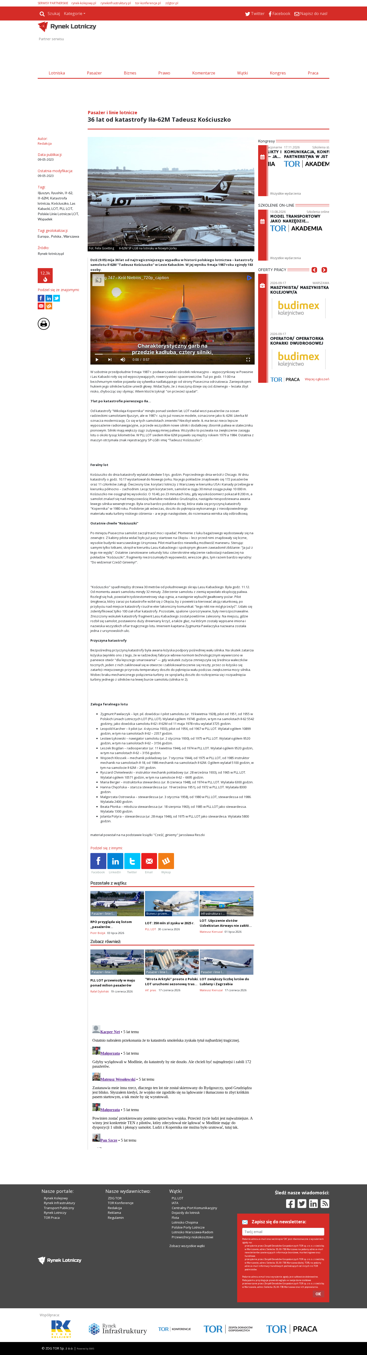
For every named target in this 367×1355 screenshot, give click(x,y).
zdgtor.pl (171, 3)
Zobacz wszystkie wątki (187, 1246)
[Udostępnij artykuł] (48, 298)
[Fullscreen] (247, 360)
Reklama (114, 1212)
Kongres (278, 73)
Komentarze (203, 73)
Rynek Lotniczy (55, 1212)
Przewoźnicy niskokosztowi (192, 1237)
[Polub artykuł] (41, 298)
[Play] (96, 360)
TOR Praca (52, 1217)
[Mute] (122, 360)
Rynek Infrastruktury (59, 1203)
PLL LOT (177, 1198)
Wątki (242, 73)
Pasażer (94, 73)
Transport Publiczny (59, 1208)
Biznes (130, 73)
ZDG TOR (115, 1198)
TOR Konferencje (121, 1203)
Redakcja (115, 1208)
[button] (314, 277)
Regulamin (116, 1217)
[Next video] (109, 360)
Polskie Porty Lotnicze (188, 1227)
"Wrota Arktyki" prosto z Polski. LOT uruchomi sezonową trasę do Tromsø (172, 984)
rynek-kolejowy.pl (83, 3)
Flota (175, 1217)
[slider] (172, 354)
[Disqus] (172, 1085)
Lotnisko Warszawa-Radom (192, 1232)
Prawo (164, 73)
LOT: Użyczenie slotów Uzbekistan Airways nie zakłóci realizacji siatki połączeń (226, 925)
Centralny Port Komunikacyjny (194, 1208)
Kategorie (73, 13)
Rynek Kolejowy (56, 1198)
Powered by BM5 (85, 1348)
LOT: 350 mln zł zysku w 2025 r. (169, 923)
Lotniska (57, 73)
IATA (175, 1203)
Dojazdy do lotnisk (186, 1212)
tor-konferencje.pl (148, 3)
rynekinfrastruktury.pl (116, 3)
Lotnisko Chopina (185, 1222)
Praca (313, 73)
